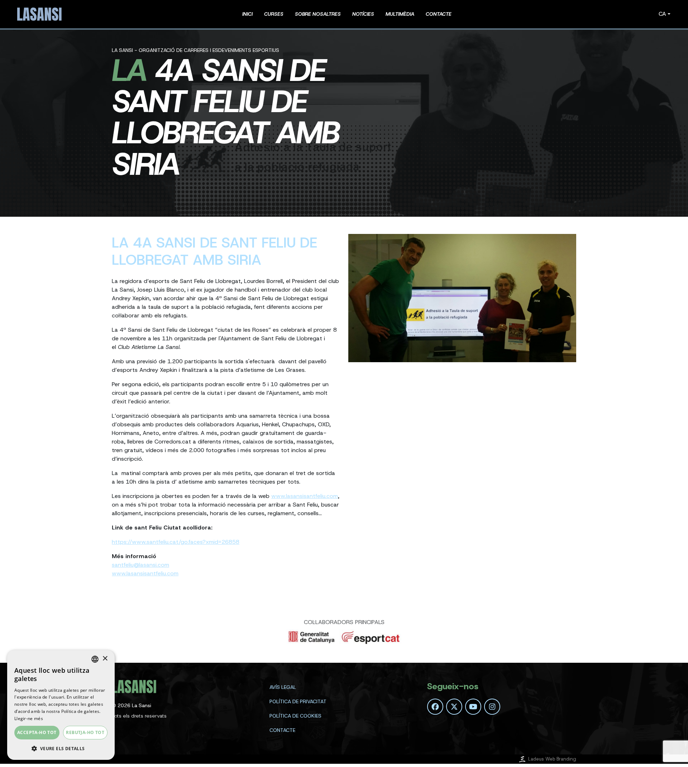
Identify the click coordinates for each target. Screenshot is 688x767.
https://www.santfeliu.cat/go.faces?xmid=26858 (175, 542)
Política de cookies (295, 716)
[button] (61, 748)
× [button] (105, 658)
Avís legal (282, 687)
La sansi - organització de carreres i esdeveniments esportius (195, 50)
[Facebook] (435, 707)
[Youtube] (473, 707)
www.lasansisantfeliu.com (304, 496)
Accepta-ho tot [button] (37, 732)
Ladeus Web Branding (552, 759)
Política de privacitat (297, 701)
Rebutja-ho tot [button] (85, 732)
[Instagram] (492, 707)
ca (662, 14)
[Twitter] (454, 707)
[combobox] (95, 659)
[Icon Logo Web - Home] (40, 14)
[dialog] (61, 705)
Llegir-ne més (28, 718)
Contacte (282, 730)
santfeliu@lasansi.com (140, 565)
